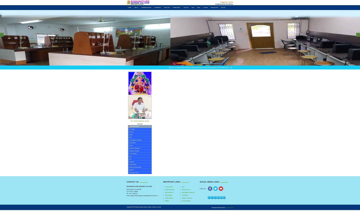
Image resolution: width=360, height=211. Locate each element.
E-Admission (169, 187)
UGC (183, 187)
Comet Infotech (229, 207)
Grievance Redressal (134, 148)
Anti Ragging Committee (135, 140)
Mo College (132, 129)
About (136, 8)
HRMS (167, 201)
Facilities (167, 8)
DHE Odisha (168, 195)
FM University (169, 192)
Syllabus (131, 170)
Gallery (186, 7)
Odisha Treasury (187, 198)
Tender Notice (132, 164)
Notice (223, 7)
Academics (157, 8)
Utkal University (169, 189)
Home (129, 7)
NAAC (198, 7)
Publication (214, 8)
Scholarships (132, 142)
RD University (186, 189)
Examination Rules (134, 172)
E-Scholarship (186, 201)
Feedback (131, 161)
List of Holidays (133, 153)
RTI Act (131, 145)
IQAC (193, 8)
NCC (130, 159)
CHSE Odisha (169, 198)
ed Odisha (185, 195)
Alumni (205, 8)
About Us (131, 132)
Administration (146, 8)
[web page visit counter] (217, 197)
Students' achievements (135, 167)
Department (177, 7)
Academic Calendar (134, 151)
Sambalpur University (188, 192)
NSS (130, 156)
